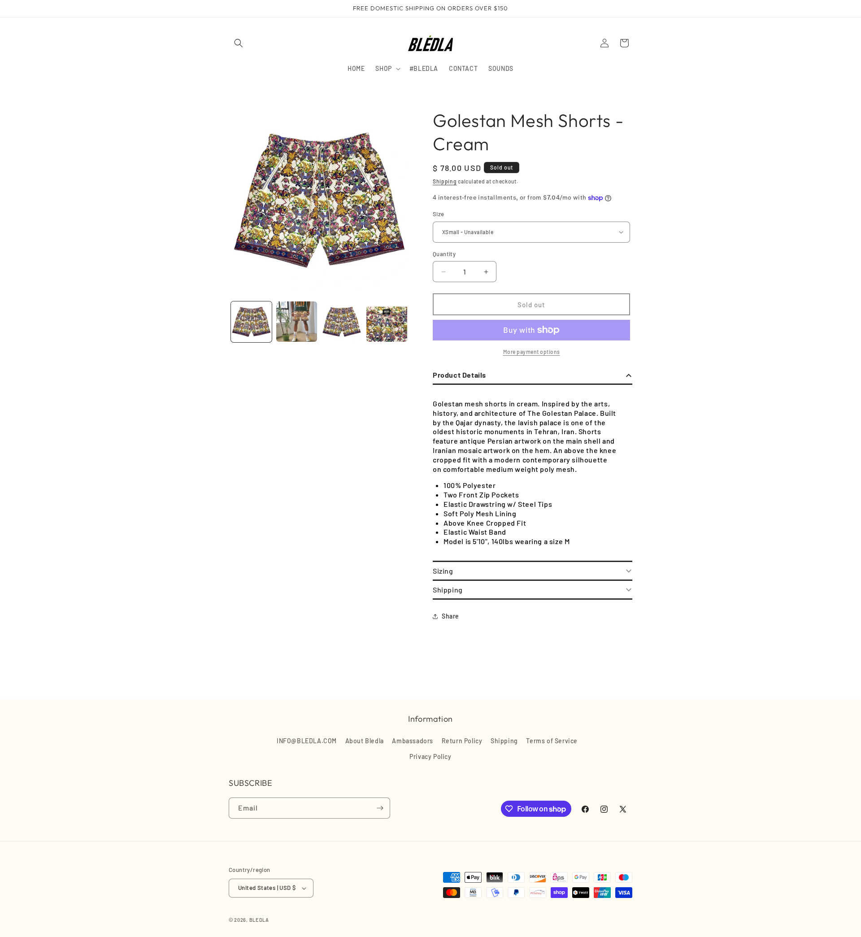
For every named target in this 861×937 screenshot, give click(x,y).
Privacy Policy (430, 756)
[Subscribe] (380, 808)
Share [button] (450, 616)
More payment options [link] (531, 352)
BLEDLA (259, 920)
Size (438, 214)
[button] (238, 43)
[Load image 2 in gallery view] (296, 321)
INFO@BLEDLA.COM (307, 741)
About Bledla (364, 741)
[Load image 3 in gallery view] (342, 321)
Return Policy (462, 741)
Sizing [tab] (443, 571)
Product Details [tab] (459, 374)
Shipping (445, 181)
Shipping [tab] (448, 589)
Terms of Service (552, 741)
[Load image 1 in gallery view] (251, 321)
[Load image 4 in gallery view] (386, 321)
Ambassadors (412, 741)
